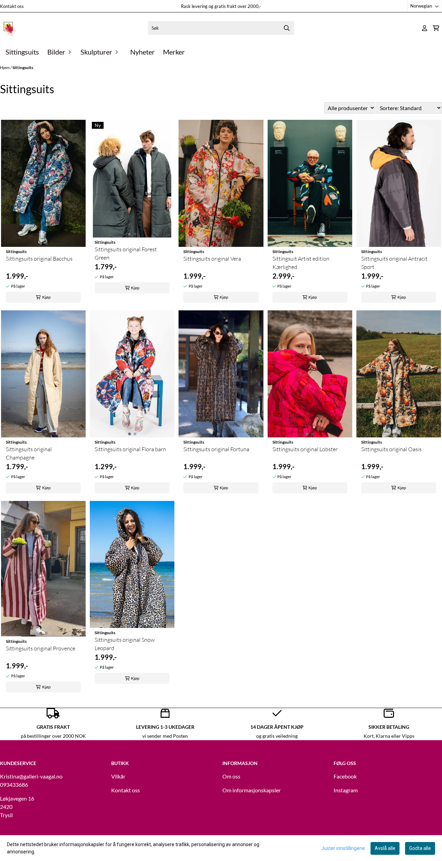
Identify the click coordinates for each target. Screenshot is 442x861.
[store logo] (8, 28)
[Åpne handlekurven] (436, 28)
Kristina (9, 776)
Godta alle (420, 848)
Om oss (231, 776)
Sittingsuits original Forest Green (126, 253)
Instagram (346, 790)
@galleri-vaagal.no (41, 776)
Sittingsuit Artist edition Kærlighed (300, 262)
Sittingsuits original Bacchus (39, 258)
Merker (174, 52)
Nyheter (142, 52)
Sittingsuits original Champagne (29, 453)
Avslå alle (385, 848)
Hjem (5, 67)
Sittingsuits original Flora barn (130, 449)
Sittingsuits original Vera (212, 258)
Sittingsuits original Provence (40, 648)
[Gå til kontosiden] (424, 28)
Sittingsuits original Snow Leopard (125, 643)
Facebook (345, 776)
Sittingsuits (22, 52)
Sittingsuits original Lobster (305, 449)
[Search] (287, 28)
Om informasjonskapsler (251, 790)
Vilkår (118, 776)
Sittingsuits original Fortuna (216, 449)
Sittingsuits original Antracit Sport (394, 262)
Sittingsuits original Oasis (391, 449)
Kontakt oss (12, 6)
